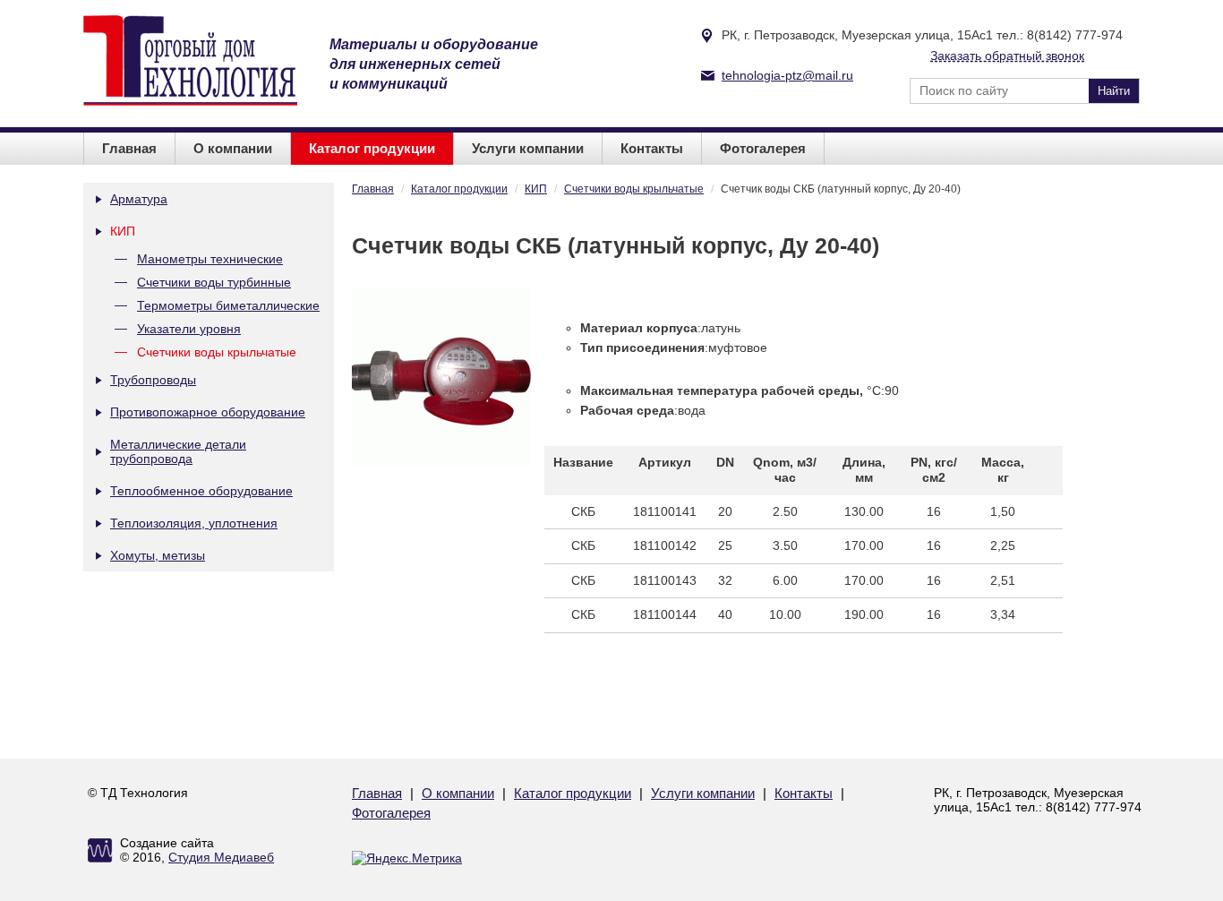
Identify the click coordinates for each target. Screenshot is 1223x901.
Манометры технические (210, 259)
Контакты (651, 148)
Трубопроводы (153, 380)
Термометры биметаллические (228, 305)
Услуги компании (528, 148)
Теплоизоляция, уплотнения (194, 523)
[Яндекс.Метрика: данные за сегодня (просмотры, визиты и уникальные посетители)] (407, 858)
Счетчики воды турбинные (214, 282)
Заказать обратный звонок (1007, 55)
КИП (122, 231)
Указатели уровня (189, 329)
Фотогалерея (763, 148)
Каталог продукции (372, 148)
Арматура (138, 199)
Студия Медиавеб (221, 857)
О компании (232, 148)
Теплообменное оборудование (201, 491)
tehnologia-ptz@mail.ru (787, 75)
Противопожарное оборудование (207, 412)
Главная (129, 148)
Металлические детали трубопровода (178, 451)
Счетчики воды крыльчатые (216, 352)
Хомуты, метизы (157, 555)
